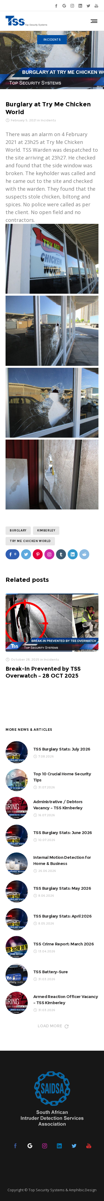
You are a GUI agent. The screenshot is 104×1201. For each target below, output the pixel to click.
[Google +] (64, 6)
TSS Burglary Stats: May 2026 (62, 888)
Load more (50, 1025)
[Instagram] (72, 6)
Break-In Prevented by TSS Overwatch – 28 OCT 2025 (43, 672)
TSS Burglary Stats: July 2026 (61, 749)
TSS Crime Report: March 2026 (63, 944)
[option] (52, 636)
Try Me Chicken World (30, 541)
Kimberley (46, 530)
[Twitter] (88, 6)
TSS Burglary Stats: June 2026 (62, 832)
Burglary (18, 530)
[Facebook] (56, 6)
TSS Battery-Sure (50, 971)
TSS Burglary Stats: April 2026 (62, 916)
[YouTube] (96, 6)
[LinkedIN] (80, 6)
